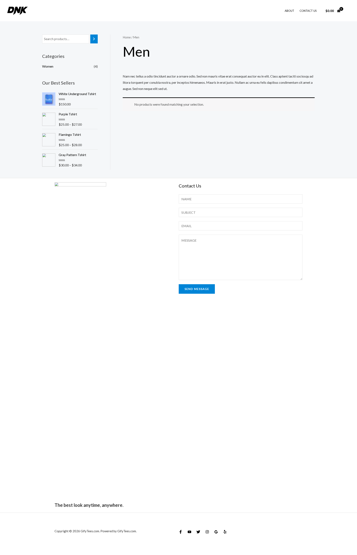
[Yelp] (225, 532)
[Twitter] (198, 532)
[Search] (94, 39)
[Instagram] (207, 532)
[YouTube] (189, 532)
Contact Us (308, 10)
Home (127, 37)
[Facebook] (180, 532)
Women (47, 66)
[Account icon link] (348, 11)
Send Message (196, 289)
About (289, 10)
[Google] (216, 532)
